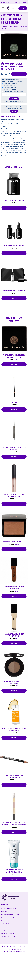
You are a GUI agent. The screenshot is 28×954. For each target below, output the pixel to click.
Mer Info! (19, 74)
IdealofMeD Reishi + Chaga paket (14, 246)
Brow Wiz (14, 402)
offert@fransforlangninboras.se (19, 2)
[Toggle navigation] (3, 8)
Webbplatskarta (20, 951)
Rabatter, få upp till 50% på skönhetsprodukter (11, 84)
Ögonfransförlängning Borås (10, 914)
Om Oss (4, 911)
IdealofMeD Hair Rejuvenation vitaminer (14, 200)
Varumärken (11, 119)
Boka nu (14, 111)
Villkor (19, 949)
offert (23, 8)
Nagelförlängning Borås (9, 918)
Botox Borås (5, 921)
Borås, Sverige (6, 2)
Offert (4, 927)
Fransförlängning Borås (9, 908)
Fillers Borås (5, 924)
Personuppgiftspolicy (9, 951)
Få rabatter (14, 99)
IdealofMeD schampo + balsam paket (14, 291)
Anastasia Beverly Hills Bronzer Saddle (14, 542)
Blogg (4, 930)
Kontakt (14, 949)
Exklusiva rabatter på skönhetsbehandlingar (10, 88)
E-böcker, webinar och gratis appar (14, 91)
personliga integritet (11, 101)
